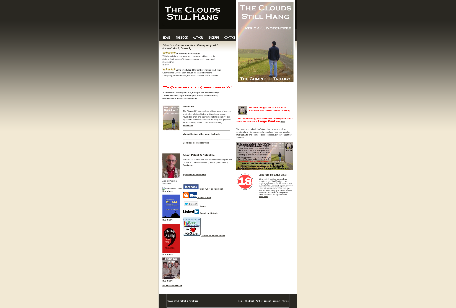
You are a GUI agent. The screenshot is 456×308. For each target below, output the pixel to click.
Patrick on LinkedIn (208, 213)
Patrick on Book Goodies (213, 236)
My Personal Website (172, 285)
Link (197, 53)
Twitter (202, 206)
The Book (249, 301)
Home (240, 301)
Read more (188, 125)
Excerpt (267, 301)
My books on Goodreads (194, 174)
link (219, 70)
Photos (285, 301)
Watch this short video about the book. (201, 134)
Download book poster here (196, 143)
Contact (276, 301)
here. (283, 122)
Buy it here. (167, 191)
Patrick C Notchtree (189, 301)
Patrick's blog (204, 198)
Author (259, 301)
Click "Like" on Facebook (211, 189)
